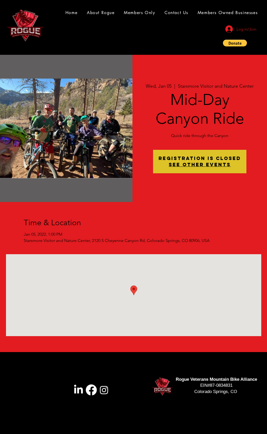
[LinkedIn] (78, 389)
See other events (200, 165)
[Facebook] (91, 389)
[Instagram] (104, 389)
